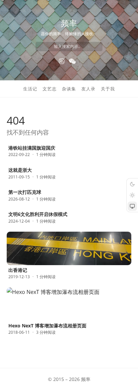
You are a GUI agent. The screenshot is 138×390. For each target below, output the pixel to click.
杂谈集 (69, 89)
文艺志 (50, 89)
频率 (69, 22)
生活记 (30, 89)
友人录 (88, 89)
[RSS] (61, 61)
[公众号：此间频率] (72, 61)
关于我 (108, 89)
